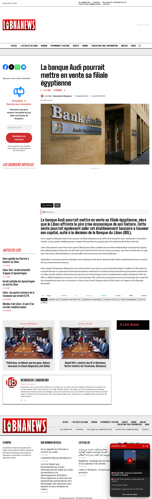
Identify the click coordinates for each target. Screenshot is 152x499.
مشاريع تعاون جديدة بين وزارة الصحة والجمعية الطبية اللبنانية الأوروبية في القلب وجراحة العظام (95, 452)
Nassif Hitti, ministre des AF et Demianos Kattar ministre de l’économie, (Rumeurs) (85, 364)
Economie (7, 299)
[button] (139, 45)
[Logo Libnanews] (19, 24)
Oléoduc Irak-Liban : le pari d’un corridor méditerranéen (18, 305)
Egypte (142, 299)
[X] (25, 400)
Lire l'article (47, 205)
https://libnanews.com (28, 384)
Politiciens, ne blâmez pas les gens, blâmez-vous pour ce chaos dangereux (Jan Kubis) (28, 364)
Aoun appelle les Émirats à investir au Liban (16, 260)
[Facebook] (21, 400)
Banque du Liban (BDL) (92, 299)
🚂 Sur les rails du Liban (119, 485)
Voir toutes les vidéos (130, 494)
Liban (44, 302)
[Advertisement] (76, 22)
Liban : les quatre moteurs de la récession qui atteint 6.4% (18, 294)
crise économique (128, 299)
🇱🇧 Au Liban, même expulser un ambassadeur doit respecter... (127, 480)
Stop (57, 205)
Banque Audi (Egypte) (71, 299)
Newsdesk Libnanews (62, 96)
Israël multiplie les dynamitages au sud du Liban (19, 283)
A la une (6, 265)
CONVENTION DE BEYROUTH (56, 458)
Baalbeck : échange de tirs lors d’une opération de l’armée (94, 462)
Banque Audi (54, 299)
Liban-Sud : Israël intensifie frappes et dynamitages (16, 271)
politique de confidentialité (19, 148)
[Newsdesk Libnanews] (43, 96)
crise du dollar (111, 299)
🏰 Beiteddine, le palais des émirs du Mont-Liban (127, 489)
